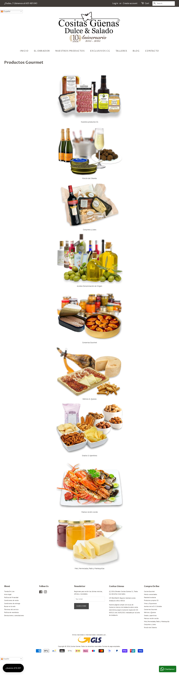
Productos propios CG (151, 600)
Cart (147, 3)
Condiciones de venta (11, 600)
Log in (115, 3)
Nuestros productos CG (89, 122)
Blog (136, 50)
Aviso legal (7, 594)
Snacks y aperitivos (150, 615)
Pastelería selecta (150, 597)
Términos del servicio (11, 609)
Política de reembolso (11, 612)
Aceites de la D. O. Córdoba (153, 606)
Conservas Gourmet (89, 342)
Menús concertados (150, 594)
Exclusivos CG (100, 50)
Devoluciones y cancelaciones (14, 615)
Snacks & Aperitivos (89, 455)
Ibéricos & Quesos (89, 399)
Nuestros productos (70, 50)
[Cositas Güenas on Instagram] (45, 593)
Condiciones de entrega (12, 603)
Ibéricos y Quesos (150, 612)
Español (6, 11)
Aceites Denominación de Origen (89, 286)
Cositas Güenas (75, 646)
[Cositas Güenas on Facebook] (40, 593)
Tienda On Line (9, 591)
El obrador (42, 50)
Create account (130, 3)
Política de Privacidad (11, 597)
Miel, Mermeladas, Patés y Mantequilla (156, 621)
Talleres (121, 50)
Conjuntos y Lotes (89, 229)
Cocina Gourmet (149, 591)
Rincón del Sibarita (89, 178)
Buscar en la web (9, 606)
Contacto (152, 50)
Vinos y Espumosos (150, 603)
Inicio (24, 50)
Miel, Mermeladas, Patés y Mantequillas (89, 568)
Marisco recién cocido (89, 512)
